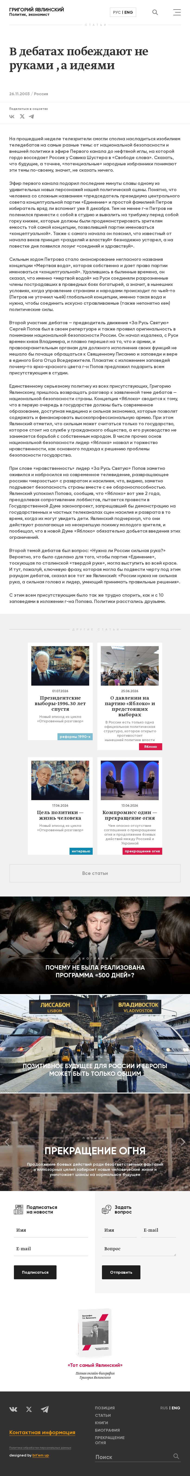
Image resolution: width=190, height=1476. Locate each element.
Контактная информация (42, 1432)
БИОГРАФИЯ (107, 1430)
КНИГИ (101, 1422)
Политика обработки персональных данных (40, 1447)
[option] (95, 1142)
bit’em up (40, 1455)
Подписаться (35, 1272)
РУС (117, 12)
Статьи (103, 1415)
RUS (164, 1408)
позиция (105, 1408)
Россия (41, 93)
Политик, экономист (36, 11)
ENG (128, 12)
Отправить (121, 1272)
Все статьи (95, 873)
